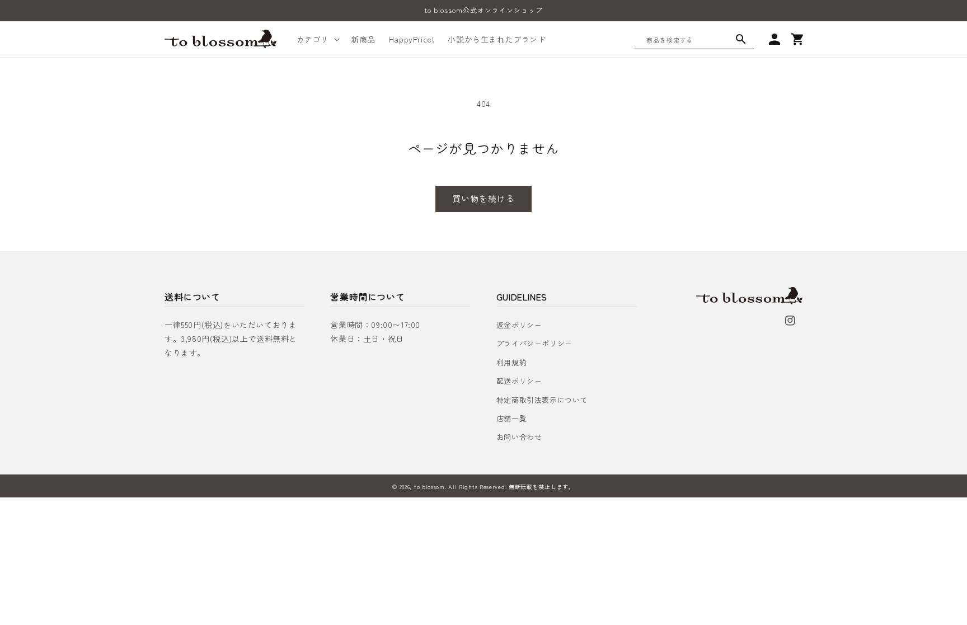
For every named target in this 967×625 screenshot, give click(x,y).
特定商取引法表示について (542, 399)
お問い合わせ (519, 436)
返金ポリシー (519, 324)
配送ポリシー (519, 380)
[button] (317, 39)
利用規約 (511, 362)
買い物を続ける (483, 198)
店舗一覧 (511, 418)
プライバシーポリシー (534, 343)
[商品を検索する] (741, 39)
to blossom (429, 486)
